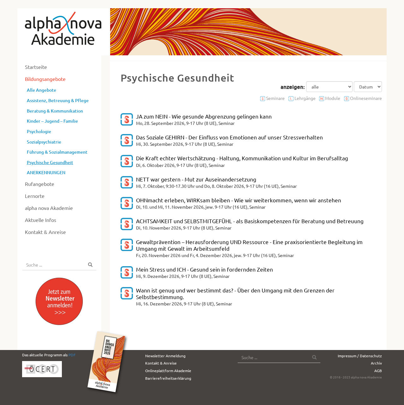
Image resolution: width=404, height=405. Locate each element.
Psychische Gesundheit (50, 162)
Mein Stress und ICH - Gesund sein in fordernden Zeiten (204, 269)
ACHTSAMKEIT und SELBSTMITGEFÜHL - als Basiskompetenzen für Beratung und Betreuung (250, 221)
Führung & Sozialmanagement (57, 152)
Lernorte (35, 196)
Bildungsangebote (45, 79)
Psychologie (39, 131)
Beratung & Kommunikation (55, 111)
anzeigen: (293, 86)
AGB (378, 370)
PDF (71, 354)
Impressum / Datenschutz (360, 355)
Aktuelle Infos (40, 220)
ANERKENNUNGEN (46, 172)
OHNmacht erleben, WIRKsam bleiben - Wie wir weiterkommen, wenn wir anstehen (238, 200)
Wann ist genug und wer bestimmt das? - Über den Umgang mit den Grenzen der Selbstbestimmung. (235, 293)
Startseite (36, 67)
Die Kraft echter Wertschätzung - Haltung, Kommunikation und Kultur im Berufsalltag (242, 158)
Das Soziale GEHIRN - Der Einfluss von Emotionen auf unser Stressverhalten (229, 137)
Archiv (376, 362)
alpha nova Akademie (49, 208)
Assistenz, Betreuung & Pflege (58, 100)
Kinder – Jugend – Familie (52, 121)
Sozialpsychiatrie (44, 142)
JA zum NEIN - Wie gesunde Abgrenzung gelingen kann (204, 116)
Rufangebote (39, 184)
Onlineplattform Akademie (168, 370)
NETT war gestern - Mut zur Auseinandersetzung (196, 179)
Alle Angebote (41, 90)
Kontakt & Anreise (45, 232)
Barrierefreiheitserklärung (168, 378)
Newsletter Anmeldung (165, 355)
